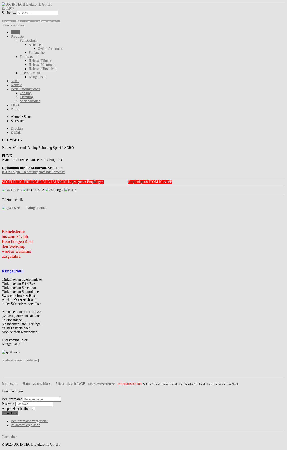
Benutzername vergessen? (29, 421)
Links (15, 105)
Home (15, 32)
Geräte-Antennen (50, 48)
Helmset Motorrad (41, 65)
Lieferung (27, 97)
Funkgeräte (37, 52)
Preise (15, 109)
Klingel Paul (37, 77)
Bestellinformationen (25, 89)
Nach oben (9, 437)
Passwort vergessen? (25, 425)
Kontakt (16, 85)
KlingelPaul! (32, 208)
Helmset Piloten (40, 61)
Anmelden (10, 413)
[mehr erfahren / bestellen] (20, 360)
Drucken (17, 128)
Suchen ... (9, 13)
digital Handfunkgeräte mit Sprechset (33, 172)
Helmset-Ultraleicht (42, 69)
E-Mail (16, 132)
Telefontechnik (30, 73)
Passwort (8, 404)
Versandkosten (30, 101)
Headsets (26, 57)
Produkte (17, 36)
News (15, 81)
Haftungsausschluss (36, 383)
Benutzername (12, 399)
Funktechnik (28, 40)
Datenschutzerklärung (13, 25)
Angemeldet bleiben (16, 409)
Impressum (9, 383)
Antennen (36, 44)
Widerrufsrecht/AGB (70, 383)
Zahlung (26, 93)
